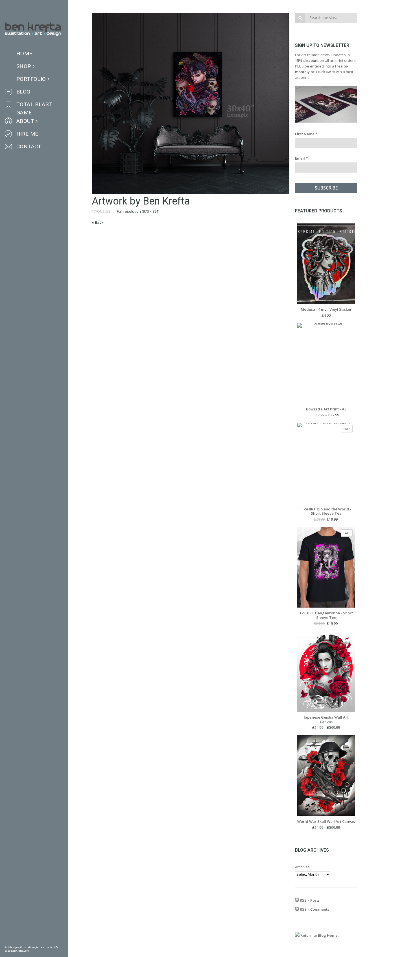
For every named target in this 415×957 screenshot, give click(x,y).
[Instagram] (34, 941)
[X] (43, 941)
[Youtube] (52, 941)
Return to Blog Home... (320, 935)
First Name (306, 133)
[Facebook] (7, 941)
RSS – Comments (314, 909)
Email (301, 158)
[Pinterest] (16, 941)
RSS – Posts (309, 900)
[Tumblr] (25, 941)
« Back (97, 222)
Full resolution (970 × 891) (138, 211)
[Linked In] (61, 941)
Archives (302, 866)
